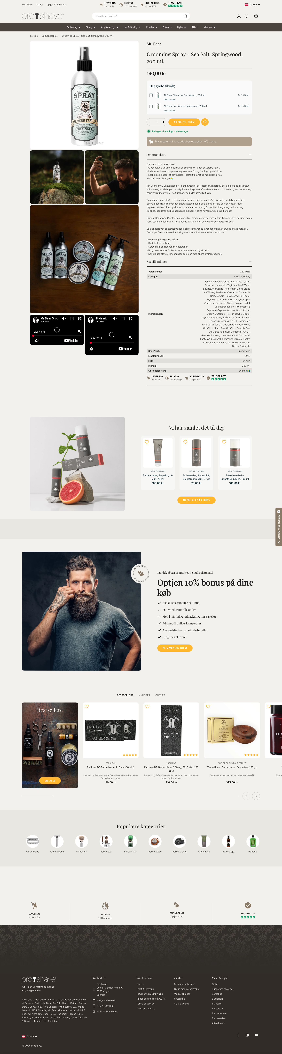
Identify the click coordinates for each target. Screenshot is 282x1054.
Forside (34, 35)
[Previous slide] (246, 796)
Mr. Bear (154, 44)
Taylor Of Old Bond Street (232, 763)
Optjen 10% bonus (56, 4)
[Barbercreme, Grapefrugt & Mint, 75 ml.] (158, 453)
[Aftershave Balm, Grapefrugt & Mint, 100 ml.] (235, 453)
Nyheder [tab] (144, 695)
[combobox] (141, 16)
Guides (39, 4)
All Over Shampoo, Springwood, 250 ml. (185, 95)
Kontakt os (27, 4)
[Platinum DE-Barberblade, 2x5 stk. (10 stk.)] (111, 730)
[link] (199, 141)
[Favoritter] (246, 16)
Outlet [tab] (160, 695)
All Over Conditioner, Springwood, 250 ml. (185, 106)
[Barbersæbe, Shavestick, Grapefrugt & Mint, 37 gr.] (196, 453)
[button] (278, 527)
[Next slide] (256, 796)
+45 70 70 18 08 (105, 1005)
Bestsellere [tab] (125, 695)
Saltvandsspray (50, 35)
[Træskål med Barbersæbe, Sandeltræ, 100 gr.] (232, 730)
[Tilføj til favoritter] (205, 122)
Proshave (111, 763)
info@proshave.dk (106, 1000)
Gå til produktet (169, 99)
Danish (253, 4)
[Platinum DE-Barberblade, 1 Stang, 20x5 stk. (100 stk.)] (171, 730)
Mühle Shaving (157, 471)
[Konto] (239, 16)
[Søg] (185, 16)
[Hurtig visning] (168, 444)
